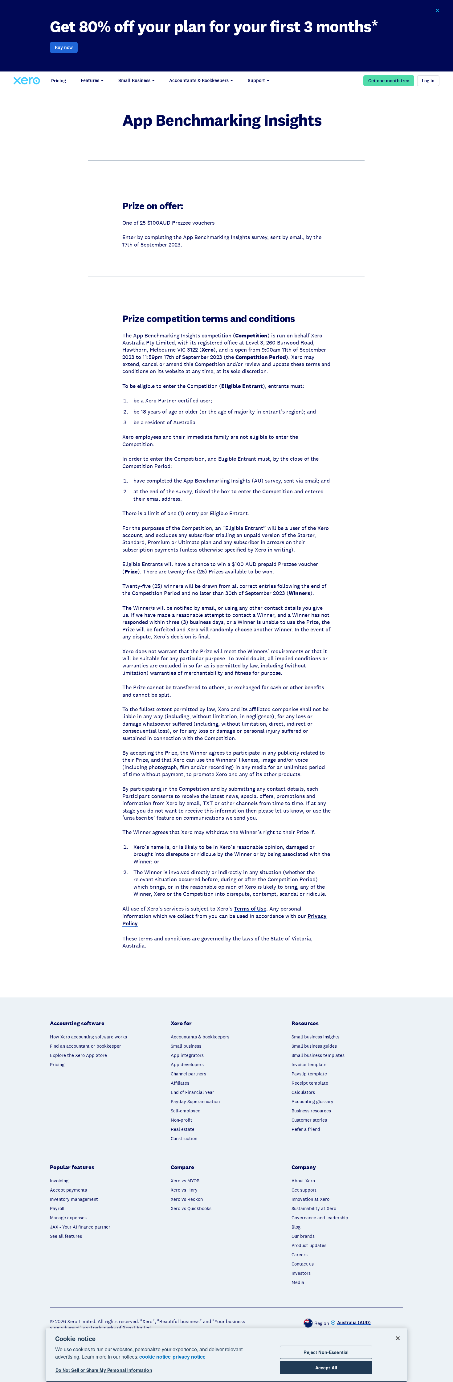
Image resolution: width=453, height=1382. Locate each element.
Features (90, 80)
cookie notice (155, 1356)
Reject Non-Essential (326, 1352)
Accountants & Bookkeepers (199, 80)
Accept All (326, 1368)
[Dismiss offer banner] (437, 10)
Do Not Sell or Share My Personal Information (103, 1370)
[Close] (398, 1338)
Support (256, 80)
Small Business (134, 80)
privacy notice (189, 1356)
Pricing (58, 81)
